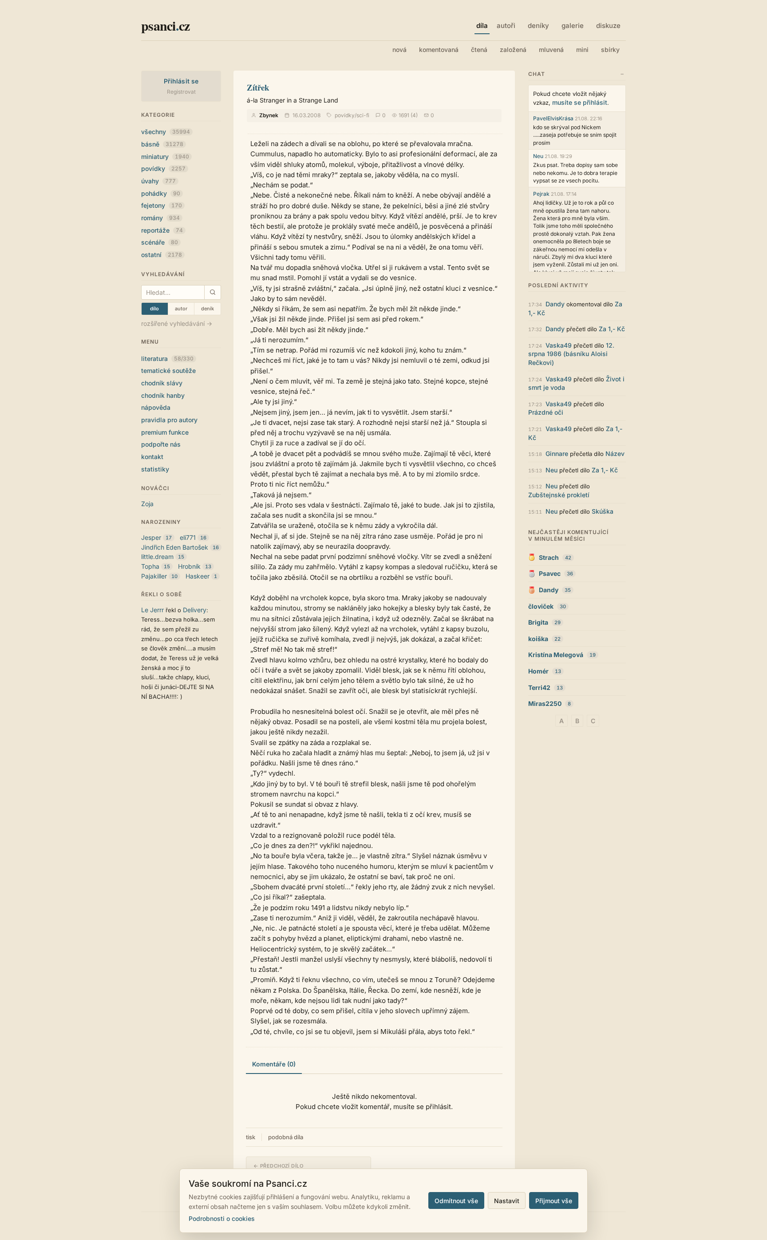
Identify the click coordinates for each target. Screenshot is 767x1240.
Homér (538, 671)
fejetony (161, 205)
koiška (538, 638)
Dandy (555, 304)
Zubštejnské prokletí (558, 495)
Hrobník (189, 566)
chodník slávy (161, 383)
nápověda (155, 407)
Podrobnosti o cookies (222, 1218)
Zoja (147, 503)
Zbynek (268, 115)
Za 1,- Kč (612, 329)
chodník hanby (163, 395)
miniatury (165, 156)
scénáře (159, 242)
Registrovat (181, 91)
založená (513, 49)
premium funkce (165, 432)
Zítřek (258, 87)
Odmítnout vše (456, 1200)
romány (160, 218)
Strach (549, 557)
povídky (163, 168)
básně (162, 144)
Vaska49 (559, 345)
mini (582, 49)
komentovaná (439, 49)
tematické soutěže (168, 370)
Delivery (194, 610)
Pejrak (541, 193)
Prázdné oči (545, 412)
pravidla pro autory (169, 420)
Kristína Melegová (555, 654)
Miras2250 (544, 703)
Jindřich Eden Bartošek (174, 547)
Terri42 (539, 687)
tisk (250, 1137)
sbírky (610, 49)
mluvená (551, 49)
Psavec (550, 573)
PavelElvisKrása (553, 118)
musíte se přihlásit (579, 102)
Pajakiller (154, 576)
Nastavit (506, 1200)
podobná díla (285, 1137)
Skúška (602, 511)
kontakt (152, 456)
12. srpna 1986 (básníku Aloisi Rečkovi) (571, 353)
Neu (538, 156)
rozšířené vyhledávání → (176, 323)
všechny (165, 131)
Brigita (538, 622)
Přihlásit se (181, 81)
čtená (479, 49)
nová (399, 49)
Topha (150, 566)
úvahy (158, 181)
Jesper (151, 537)
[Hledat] (212, 292)
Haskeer (198, 576)
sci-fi (362, 115)
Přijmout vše (553, 1200)
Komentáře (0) (274, 1064)
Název (615, 453)
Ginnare (557, 453)
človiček (541, 606)
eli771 (188, 537)
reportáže (162, 230)
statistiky (155, 469)
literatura (167, 358)
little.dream (157, 556)
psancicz (165, 25)
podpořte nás (161, 444)
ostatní (161, 254)
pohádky (160, 193)
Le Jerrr (152, 610)
